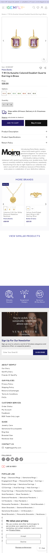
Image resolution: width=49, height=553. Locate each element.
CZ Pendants (7, 501)
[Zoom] (44, 59)
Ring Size (5, 432)
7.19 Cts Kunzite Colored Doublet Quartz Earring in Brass (12, 271)
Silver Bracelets (8, 507)
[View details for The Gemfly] (14, 7)
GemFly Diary (7, 372)
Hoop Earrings (7, 491)
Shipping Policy (8, 387)
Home (4, 14)
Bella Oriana (31, 219)
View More (18, 264)
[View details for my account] (42, 9)
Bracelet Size (7, 435)
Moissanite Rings (26, 481)
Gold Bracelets (37, 504)
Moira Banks (8, 219)
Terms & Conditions (10, 394)
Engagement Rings (9, 481)
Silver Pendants (22, 494)
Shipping (4, 117)
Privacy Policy (7, 384)
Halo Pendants (20, 501)
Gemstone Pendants (27, 497)
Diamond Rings (14, 477)
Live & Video (11, 466)
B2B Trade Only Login (10, 416)
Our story (6, 368)
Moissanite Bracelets (25, 514)
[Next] (45, 40)
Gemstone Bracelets (10, 511)
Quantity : (5, 100)
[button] (46, 8)
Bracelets (25, 504)
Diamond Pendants (9, 497)
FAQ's (4, 397)
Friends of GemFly (9, 375)
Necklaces (40, 514)
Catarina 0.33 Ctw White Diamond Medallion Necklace (12, 214)
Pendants (38, 491)
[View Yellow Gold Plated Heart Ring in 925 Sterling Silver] (36, 194)
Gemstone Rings (29, 477)
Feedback (6, 413)
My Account (7, 410)
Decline (23, 542)
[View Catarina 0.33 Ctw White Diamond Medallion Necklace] (13, 194)
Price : (4, 81)
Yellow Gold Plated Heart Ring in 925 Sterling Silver (33, 214)
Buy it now (36, 123)
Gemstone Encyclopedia (12, 429)
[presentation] (3, 204)
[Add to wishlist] (40, 68)
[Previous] (3, 40)
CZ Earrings (6, 487)
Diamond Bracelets (25, 507)
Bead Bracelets (8, 514)
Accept (23, 536)
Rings (4, 477)
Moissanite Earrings (24, 491)
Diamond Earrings (9, 484)
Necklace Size (7, 439)
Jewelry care (7, 425)
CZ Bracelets (26, 511)
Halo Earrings (32, 487)
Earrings (38, 481)
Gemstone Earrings (26, 484)
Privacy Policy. (15, 530)
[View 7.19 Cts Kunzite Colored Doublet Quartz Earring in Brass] (13, 250)
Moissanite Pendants (10, 504)
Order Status (7, 406)
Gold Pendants (8, 494)
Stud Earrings (19, 487)
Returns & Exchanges (10, 391)
